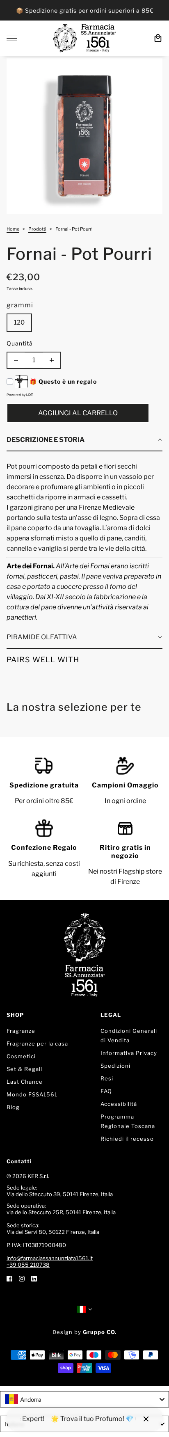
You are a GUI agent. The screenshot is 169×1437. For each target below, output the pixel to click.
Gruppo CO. (99, 1332)
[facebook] (9, 1278)
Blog (13, 1107)
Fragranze (21, 1030)
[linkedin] (34, 1278)
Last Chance (25, 1081)
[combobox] (84, 1399)
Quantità (20, 343)
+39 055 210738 (28, 1264)
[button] (84, 440)
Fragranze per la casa (37, 1043)
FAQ (106, 1091)
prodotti (37, 229)
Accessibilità (118, 1104)
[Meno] (16, 360)
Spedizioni (115, 1065)
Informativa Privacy (128, 1053)
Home (13, 229)
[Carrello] (157, 38)
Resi (106, 1078)
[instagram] (22, 1278)
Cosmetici (21, 1056)
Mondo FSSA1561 (32, 1094)
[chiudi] (146, 1419)
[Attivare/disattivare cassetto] (12, 38)
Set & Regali (24, 1069)
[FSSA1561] (84, 38)
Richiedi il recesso (127, 1138)
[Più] (51, 360)
